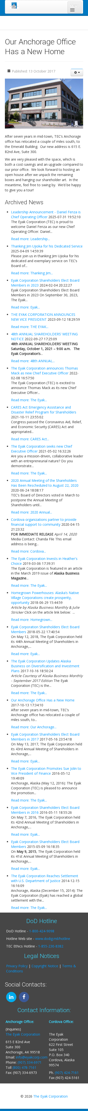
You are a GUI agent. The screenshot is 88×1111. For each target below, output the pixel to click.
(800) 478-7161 (24, 1067)
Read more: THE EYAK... (29, 326)
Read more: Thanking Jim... (32, 273)
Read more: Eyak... (25, 307)
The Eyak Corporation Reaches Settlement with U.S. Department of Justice (44, 878)
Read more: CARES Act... (30, 439)
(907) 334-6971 (30, 1062)
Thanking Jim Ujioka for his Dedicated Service (47, 246)
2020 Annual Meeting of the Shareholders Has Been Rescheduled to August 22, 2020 (44, 483)
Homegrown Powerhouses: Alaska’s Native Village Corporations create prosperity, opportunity (45, 597)
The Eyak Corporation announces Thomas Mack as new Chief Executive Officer (44, 370)
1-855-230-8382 (50, 946)
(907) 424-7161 (67, 1072)
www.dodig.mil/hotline (52, 938)
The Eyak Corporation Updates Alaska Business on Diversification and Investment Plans (45, 666)
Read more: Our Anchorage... (33, 727)
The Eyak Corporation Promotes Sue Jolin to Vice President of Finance (46, 771)
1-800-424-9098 (41, 931)
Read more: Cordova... (28, 551)
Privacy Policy (17, 966)
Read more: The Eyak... (29, 400)
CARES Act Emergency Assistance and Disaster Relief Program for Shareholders (43, 409)
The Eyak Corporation (23, 1034)
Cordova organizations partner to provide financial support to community (44, 522)
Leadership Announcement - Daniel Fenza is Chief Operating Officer (46, 214)
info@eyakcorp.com (31, 1057)
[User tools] (77, 72)
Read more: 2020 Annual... (31, 512)
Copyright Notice (45, 966)
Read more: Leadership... (30, 239)
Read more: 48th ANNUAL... (33, 361)
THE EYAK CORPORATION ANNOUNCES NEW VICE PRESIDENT (43, 317)
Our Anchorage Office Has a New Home (43, 700)
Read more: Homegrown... (31, 619)
